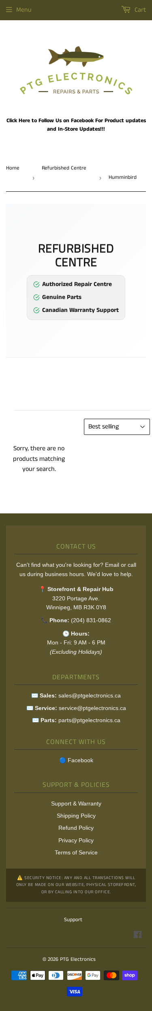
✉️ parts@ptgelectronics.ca (76, 720)
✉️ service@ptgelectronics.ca (76, 708)
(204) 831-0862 (91, 620)
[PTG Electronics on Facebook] (137, 936)
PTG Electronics (78, 959)
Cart (139, 10)
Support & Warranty (76, 803)
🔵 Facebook (76, 760)
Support (73, 920)
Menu (24, 10)
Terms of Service (76, 852)
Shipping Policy (76, 815)
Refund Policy (76, 827)
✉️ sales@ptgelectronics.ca (76, 695)
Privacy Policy (76, 840)
